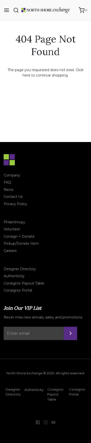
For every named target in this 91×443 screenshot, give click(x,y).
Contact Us (13, 196)
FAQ (7, 182)
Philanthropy (14, 222)
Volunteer (12, 229)
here (26, 75)
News (8, 189)
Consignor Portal (18, 290)
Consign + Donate (19, 236)
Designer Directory (20, 269)
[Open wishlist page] (72, 10)
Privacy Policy (15, 204)
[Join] (70, 333)
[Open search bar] (18, 10)
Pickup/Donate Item (21, 243)
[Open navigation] (6, 10)
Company (12, 175)
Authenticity (14, 276)
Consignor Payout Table (24, 283)
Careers (10, 251)
